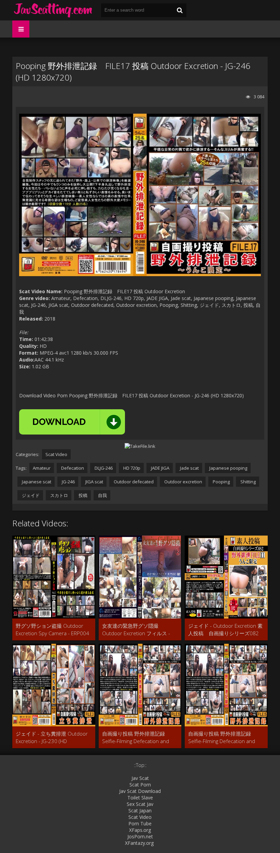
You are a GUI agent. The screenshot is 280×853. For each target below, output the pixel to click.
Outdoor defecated (133, 482)
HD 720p (131, 468)
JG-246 (68, 482)
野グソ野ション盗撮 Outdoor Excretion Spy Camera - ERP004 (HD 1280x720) (52, 629)
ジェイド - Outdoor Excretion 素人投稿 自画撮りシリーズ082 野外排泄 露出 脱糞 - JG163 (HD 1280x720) (226, 629)
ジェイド (30, 495)
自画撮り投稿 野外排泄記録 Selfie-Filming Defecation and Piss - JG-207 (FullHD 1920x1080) (135, 737)
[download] (72, 422)
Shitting (247, 482)
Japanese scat (36, 482)
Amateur (42, 468)
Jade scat (189, 468)
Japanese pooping (227, 468)
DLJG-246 (103, 468)
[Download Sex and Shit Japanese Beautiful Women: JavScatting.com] (53, 10)
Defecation (72, 468)
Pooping (221, 482)
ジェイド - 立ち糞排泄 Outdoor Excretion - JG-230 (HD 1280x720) (52, 737)
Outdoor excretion (182, 482)
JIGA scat (93, 482)
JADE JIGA (159, 468)
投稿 (82, 495)
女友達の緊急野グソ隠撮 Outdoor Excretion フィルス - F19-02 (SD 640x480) (136, 629)
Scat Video (56, 454)
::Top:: (140, 765)
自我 (102, 495)
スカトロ (58, 495)
